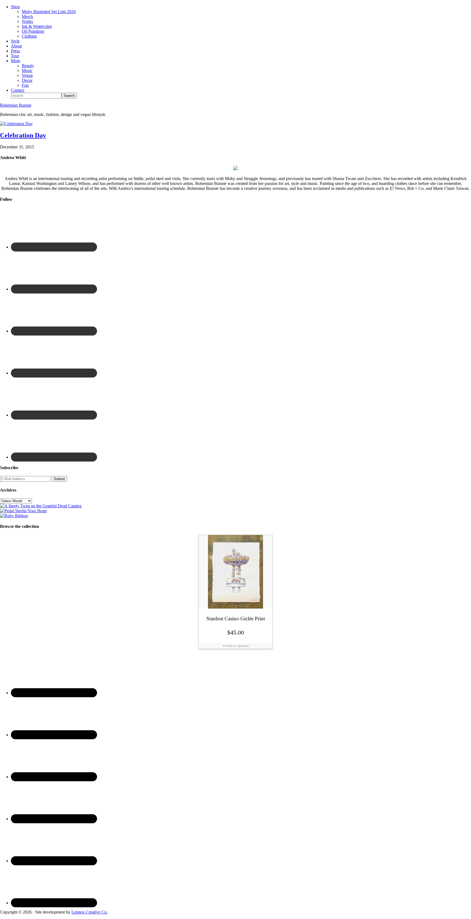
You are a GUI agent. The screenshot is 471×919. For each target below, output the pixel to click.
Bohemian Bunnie (15, 105)
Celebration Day (23, 135)
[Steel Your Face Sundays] (40, 506)
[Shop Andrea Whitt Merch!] (23, 510)
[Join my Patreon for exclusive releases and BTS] (14, 515)
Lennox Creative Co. (89, 912)
